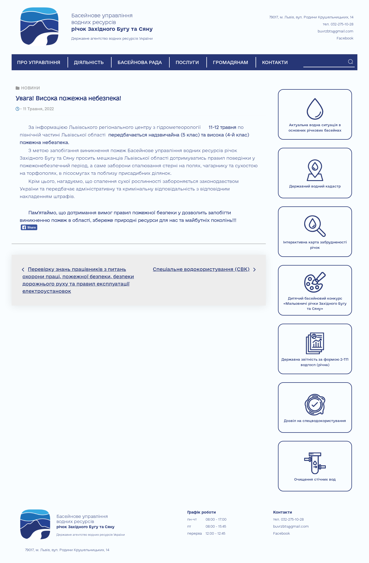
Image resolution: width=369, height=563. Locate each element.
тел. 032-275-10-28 (338, 24)
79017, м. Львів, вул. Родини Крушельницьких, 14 (311, 17)
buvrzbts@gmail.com (335, 31)
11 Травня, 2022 (38, 108)
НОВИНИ (30, 88)
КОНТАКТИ (275, 62)
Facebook (345, 38)
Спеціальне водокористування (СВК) (201, 269)
